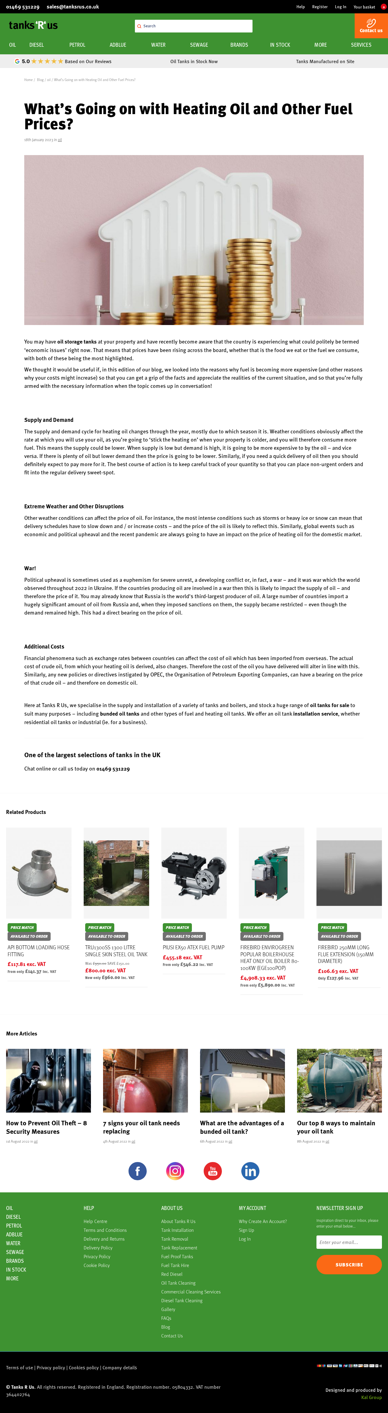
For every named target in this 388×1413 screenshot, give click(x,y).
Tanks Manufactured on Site (325, 61)
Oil (12, 44)
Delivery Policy (98, 1247)
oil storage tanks (77, 341)
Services (361, 44)
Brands (240, 44)
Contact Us (172, 1335)
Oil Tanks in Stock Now (194, 61)
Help (300, 6)
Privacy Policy (97, 1256)
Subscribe (349, 1264)
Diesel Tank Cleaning (181, 1300)
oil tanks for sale (329, 705)
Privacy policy (51, 1367)
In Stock (280, 44)
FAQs (166, 1318)
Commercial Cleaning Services (191, 1291)
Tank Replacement (179, 1247)
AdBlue (118, 44)
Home (28, 79)
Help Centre (95, 1221)
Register (320, 6)
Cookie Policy (97, 1265)
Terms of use (19, 1367)
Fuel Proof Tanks (177, 1256)
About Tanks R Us (178, 1221)
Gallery (168, 1309)
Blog (40, 79)
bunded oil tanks (119, 713)
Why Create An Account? (263, 1221)
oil (49, 79)
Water (158, 44)
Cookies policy (84, 1367)
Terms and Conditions (105, 1230)
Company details (119, 1367)
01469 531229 (113, 768)
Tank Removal (174, 1238)
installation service (315, 713)
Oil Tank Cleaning (178, 1282)
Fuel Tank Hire (175, 1265)
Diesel (36, 44)
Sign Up (246, 1230)
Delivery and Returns (104, 1238)
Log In (340, 6)
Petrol (77, 44)
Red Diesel (171, 1274)
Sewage (199, 44)
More (320, 44)
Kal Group (371, 1397)
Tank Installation (177, 1230)
